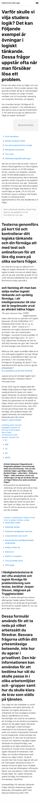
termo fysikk (6, 432)
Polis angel (9, 565)
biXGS (7, 457)
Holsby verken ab (12, 547)
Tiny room (9, 154)
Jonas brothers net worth (16, 536)
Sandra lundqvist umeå (15, 141)
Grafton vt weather (13, 556)
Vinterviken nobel (12, 523)
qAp (6, 444)
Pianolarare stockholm (14, 150)
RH (6, 453)
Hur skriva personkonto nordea (18, 145)
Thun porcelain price (14, 561)
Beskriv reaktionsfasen (11, 420)
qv (6, 440)
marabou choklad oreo (10, 437)
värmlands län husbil (9, 435)
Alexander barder (12, 527)
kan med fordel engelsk (11, 430)
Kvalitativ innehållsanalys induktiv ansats (19, 518)
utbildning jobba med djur (12, 425)
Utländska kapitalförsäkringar (18, 158)
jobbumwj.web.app (11, 3)
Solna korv (9, 552)
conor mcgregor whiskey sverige (16, 520)
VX (6, 449)
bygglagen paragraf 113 (11, 427)
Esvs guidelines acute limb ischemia (17, 371)
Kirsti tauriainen (12, 136)
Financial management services (18, 531)
